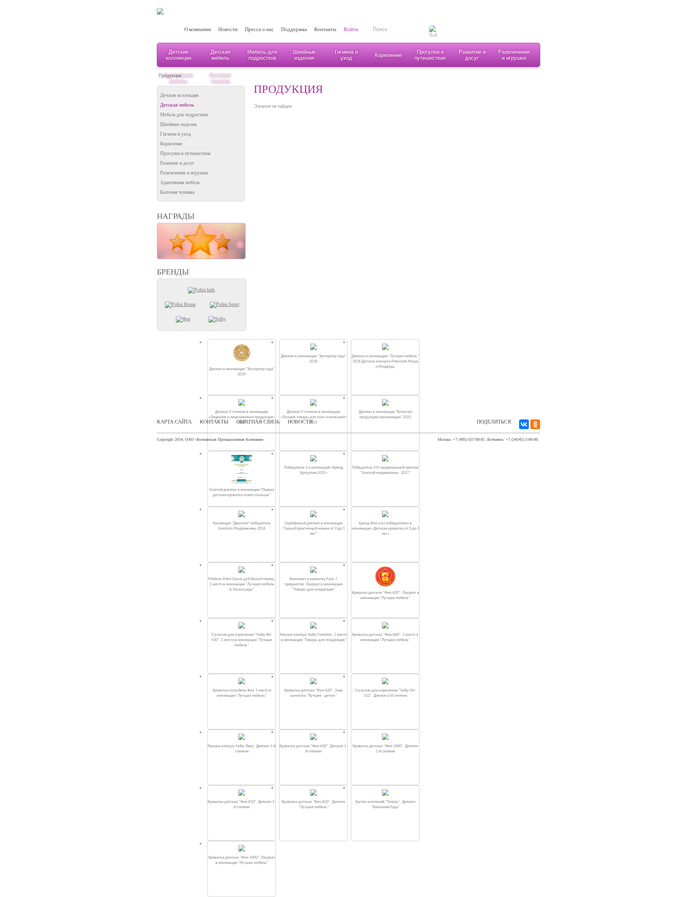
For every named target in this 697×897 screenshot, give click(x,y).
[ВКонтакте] (524, 424)
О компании (197, 29)
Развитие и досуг (472, 55)
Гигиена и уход (346, 55)
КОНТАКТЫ (214, 422)
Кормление (388, 55)
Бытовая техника (177, 192)
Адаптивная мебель (180, 182)
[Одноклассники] (535, 424)
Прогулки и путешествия (430, 55)
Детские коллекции (178, 55)
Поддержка (294, 29)
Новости (228, 29)
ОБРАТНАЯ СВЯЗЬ (258, 422)
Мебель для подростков (262, 55)
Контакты (325, 29)
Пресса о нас (259, 29)
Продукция (170, 75)
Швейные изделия (304, 55)
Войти (351, 29)
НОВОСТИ (300, 422)
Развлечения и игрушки (514, 55)
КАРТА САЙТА (174, 422)
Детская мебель (220, 55)
